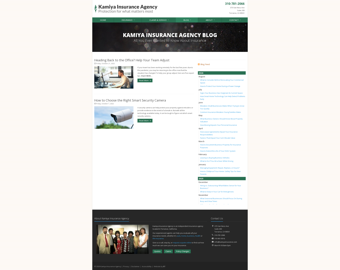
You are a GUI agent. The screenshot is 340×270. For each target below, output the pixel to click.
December (203, 182)
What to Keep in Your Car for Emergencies (217, 191)
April (201, 128)
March (201, 141)
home (183, 236)
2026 (201, 73)
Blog (187, 19)
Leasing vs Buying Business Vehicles (215, 158)
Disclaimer (135, 266)
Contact (235, 19)
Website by (159, 266)
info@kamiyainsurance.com (225, 242)
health (197, 236)
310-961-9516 (219, 238)
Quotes (157, 251)
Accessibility (147, 266)
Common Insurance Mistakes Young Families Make (220, 112)
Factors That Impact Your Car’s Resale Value (217, 138)
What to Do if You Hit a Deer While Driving (216, 161)
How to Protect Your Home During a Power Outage (220, 86)
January (202, 164)
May (201, 115)
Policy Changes (182, 251)
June (201, 102)
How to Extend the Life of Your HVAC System (217, 151)
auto (179, 236)
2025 (201, 178)
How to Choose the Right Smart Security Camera (130, 100)
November (203, 195)
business (190, 236)
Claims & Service (159, 19)
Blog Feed (205, 64)
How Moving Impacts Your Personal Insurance (218, 125)
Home (103, 20)
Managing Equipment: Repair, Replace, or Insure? (219, 168)
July (200, 89)
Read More (144, 80)
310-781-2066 (219, 235)
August (202, 76)
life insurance (158, 238)
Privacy (126, 266)
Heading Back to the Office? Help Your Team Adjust (131, 60)
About (210, 19)
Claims (168, 251)
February (203, 154)
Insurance (128, 19)
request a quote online (182, 242)
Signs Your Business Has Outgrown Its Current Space (221, 93)
